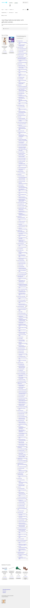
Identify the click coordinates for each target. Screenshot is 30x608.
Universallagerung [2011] (22, 371)
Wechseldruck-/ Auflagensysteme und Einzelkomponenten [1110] (22, 214)
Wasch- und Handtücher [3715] (23, 289)
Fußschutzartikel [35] (20, 171)
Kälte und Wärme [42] (20, 250)
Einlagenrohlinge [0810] (22, 118)
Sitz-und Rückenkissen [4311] (22, 272)
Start (3, 15)
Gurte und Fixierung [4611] (22, 300)
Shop (2, 9)
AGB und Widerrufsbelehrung (6, 589)
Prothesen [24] (20, 478)
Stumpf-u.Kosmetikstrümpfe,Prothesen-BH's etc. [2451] (23, 482)
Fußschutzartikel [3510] (22, 172)
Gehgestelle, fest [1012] (22, 179)
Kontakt (16, 12)
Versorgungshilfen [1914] (22, 356)
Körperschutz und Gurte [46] (21, 296)
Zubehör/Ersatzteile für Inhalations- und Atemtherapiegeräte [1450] (22, 241)
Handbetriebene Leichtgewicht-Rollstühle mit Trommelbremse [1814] (23, 319)
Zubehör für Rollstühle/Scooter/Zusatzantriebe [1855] (23, 343)
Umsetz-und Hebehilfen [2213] (23, 416)
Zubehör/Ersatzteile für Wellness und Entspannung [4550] (22, 550)
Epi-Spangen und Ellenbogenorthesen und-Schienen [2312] (22, 427)
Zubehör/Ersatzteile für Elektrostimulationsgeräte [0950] (22, 128)
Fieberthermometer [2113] (22, 391)
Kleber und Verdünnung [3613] (23, 144)
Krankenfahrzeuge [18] (21, 306)
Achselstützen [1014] (21, 175)
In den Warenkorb (4, 53)
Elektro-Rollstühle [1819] (22, 313)
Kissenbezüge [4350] (21, 266)
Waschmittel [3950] (21, 538)
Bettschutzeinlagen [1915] (22, 349)
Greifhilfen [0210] (21, 51)
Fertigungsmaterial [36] (21, 130)
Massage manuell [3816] (22, 161)
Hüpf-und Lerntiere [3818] (22, 158)
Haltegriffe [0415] (21, 78)
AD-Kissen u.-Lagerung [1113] (22, 205)
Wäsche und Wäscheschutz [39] (22, 527)
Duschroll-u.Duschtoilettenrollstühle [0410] (22, 75)
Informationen (11, 12)
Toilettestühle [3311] (21, 520)
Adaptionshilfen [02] (20, 47)
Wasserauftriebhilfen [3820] (22, 167)
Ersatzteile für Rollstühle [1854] (23, 314)
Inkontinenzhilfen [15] (21, 243)
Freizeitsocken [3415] (21, 502)
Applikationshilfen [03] (21, 54)
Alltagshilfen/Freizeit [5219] (22, 466)
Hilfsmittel (11, 9)
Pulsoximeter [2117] (21, 396)
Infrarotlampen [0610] (22, 106)
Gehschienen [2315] (21, 435)
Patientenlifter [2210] (21, 413)
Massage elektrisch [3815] (22, 159)
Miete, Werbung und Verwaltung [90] (22, 406)
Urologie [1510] (21, 248)
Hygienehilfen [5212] (21, 472)
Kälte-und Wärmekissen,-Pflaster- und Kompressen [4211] (22, 256)
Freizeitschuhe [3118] (21, 488)
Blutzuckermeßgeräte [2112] (22, 389)
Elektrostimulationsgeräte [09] (22, 122)
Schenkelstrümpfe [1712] (22, 221)
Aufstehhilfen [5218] (21, 468)
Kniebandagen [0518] (21, 93)
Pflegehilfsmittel (4, 12)
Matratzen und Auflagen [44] (21, 373)
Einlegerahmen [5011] (22, 450)
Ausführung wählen (25, 578)
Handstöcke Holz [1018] (22, 181)
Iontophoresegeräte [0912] (22, 123)
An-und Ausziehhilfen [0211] (22, 48)
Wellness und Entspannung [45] (22, 540)
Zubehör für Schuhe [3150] (22, 497)
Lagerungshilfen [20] (20, 362)
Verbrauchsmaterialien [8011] (23, 62)
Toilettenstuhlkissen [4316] (22, 274)
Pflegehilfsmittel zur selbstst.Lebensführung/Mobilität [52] (22, 464)
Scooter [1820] (21, 338)
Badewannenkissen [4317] (22, 263)
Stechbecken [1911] (21, 352)
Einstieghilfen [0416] (21, 77)
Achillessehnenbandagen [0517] (23, 86)
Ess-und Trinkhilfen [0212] (22, 50)
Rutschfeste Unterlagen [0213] (23, 53)
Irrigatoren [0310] (21, 56)
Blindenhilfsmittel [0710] (22, 115)
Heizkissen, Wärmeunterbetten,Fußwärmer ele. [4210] (23, 252)
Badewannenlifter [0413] (22, 65)
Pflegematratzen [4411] (22, 379)
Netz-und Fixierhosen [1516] (22, 247)
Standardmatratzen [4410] (22, 381)
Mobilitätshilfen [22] (20, 410)
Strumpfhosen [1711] (21, 222)
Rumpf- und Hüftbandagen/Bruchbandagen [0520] (23, 100)
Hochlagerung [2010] (21, 368)
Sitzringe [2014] (21, 370)
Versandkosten (12, 51)
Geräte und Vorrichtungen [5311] (23, 460)
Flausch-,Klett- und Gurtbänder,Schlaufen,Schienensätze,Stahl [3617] (23, 135)
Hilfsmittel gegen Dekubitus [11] (22, 202)
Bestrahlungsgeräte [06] (21, 105)
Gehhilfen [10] (19, 174)
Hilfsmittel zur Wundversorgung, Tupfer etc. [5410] (22, 558)
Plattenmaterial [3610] (22, 145)
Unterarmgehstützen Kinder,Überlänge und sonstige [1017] (23, 190)
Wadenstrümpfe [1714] (22, 226)
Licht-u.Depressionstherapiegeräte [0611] (22, 109)
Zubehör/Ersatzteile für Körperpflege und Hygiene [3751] (22, 294)
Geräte (6, 9)
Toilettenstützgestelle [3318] (23, 518)
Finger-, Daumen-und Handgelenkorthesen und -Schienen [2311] (22, 431)
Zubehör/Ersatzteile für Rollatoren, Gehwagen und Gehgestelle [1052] (22, 200)
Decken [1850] (20, 311)
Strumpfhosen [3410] (21, 505)
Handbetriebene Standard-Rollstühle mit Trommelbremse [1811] (23, 325)
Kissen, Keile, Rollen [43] (21, 260)
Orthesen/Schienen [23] (21, 420)
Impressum (4, 592)
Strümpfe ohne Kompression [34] (22, 498)
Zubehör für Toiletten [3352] (22, 521)
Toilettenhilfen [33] (20, 512)
